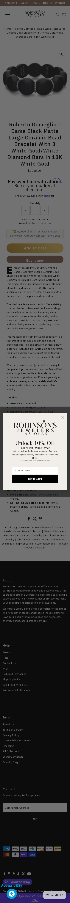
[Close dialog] (62, 417)
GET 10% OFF (35, 479)
